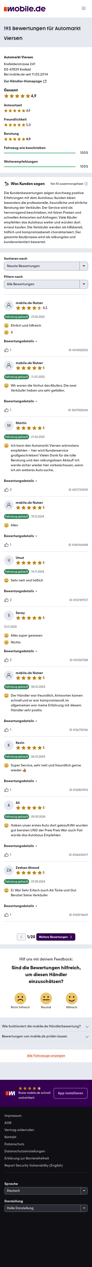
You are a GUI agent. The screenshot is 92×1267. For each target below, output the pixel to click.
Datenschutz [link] (14, 1144)
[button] (46, 341)
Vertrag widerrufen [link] (19, 1130)
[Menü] (83, 9)
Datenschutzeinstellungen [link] (24, 1151)
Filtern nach (13, 277)
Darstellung (13, 1201)
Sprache (11, 1184)
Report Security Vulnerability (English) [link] (33, 1166)
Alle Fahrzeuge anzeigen (46, 1056)
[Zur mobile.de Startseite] (25, 9)
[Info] (86, 184)
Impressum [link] (13, 1116)
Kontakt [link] (10, 1137)
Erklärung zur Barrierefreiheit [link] (26, 1158)
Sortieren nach (15, 259)
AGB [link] (7, 1123)
